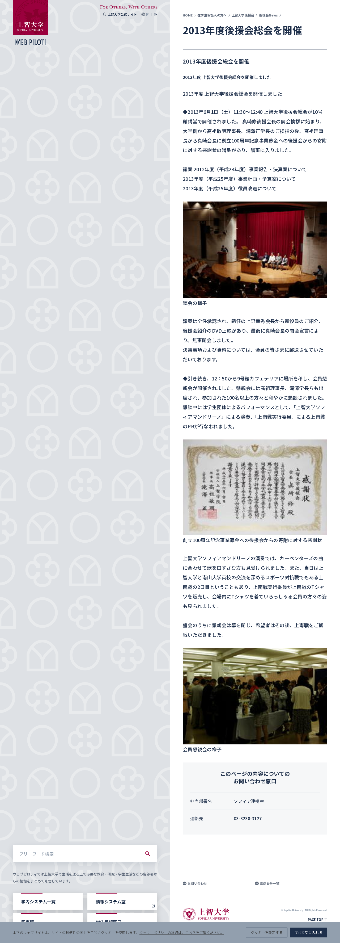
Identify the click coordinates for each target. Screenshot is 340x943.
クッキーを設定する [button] (266, 932)
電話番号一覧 (269, 883)
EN (155, 14)
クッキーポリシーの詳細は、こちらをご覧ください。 (181, 932)
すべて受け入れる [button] (308, 932)
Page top (315, 919)
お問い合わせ (197, 883)
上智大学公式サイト (122, 14)
